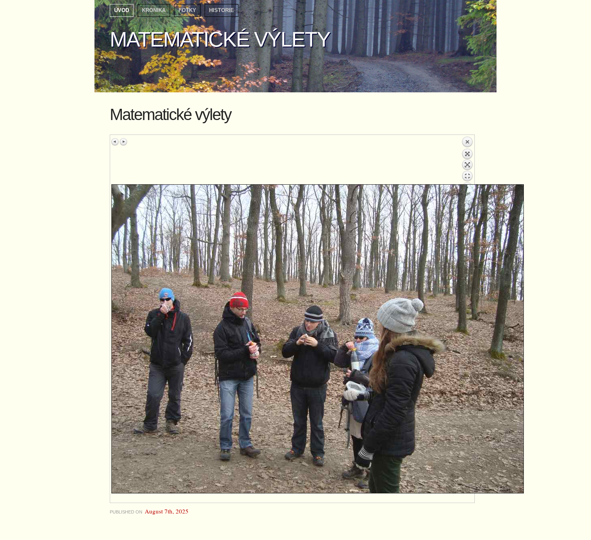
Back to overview (467, 160)
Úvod (121, 10)
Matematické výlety (220, 39)
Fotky (187, 10)
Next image (123, 142)
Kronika (154, 10)
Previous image (115, 142)
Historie (221, 10)
